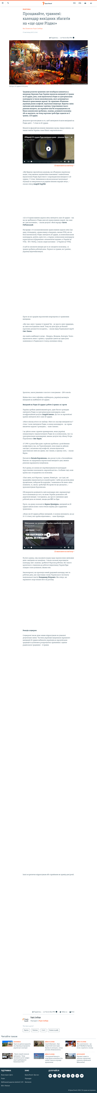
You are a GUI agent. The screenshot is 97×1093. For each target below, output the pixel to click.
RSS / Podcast (5, 1086)
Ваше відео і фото (7, 1075)
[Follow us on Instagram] (68, 1076)
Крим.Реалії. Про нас (32, 1075)
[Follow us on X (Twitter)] (55, 1076)
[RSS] (73, 1076)
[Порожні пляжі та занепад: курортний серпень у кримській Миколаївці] (70, 1056)
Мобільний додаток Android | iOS (12, 1082)
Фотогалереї (81, 1054)
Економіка (17, 1042)
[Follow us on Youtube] (59, 1076)
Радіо (3, 1078)
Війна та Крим (49, 1042)
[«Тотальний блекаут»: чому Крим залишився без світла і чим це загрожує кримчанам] (39, 1056)
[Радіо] (91, 3)
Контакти (28, 1082)
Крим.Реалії (30, 140)
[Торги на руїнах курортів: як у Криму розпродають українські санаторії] (7, 1044)
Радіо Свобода (38, 28)
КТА (80, 3)
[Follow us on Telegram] (64, 1076)
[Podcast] (77, 1076)
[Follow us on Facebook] (50, 1076)
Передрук (28, 1078)
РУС (74, 3)
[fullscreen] (72, 161)
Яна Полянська (28, 28)
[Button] (53, 38)
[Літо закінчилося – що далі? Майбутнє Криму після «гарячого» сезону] (70, 1044)
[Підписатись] (82, 1076)
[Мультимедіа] (85, 3)
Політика (27, 9)
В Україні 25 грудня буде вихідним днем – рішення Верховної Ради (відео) (53, 137)
